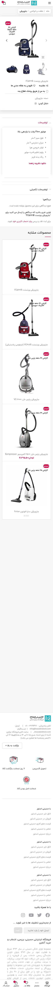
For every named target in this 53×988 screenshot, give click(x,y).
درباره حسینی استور (42, 834)
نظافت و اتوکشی (36, 11)
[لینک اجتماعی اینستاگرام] (35, 103)
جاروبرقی (23, 11)
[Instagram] (23, 915)
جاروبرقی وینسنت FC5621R (26, 290)
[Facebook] (48, 915)
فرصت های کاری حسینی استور (37, 823)
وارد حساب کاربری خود (22, 221)
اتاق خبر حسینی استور (41, 813)
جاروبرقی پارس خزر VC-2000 (26, 399)
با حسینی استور (44, 808)
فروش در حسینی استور (40, 818)
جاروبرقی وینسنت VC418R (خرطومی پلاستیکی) (26, 344)
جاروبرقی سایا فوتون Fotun (26, 511)
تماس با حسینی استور (41, 829)
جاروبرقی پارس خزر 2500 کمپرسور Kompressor (26, 454)
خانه (47, 11)
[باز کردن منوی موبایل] (49, 3)
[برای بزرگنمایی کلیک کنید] (43, 57)
